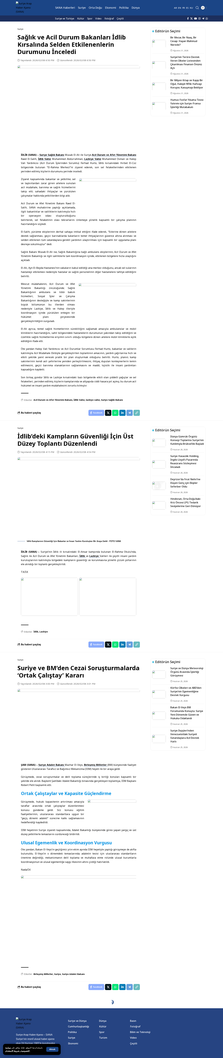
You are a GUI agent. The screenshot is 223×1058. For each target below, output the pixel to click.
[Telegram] (203, 18)
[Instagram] (199, 18)
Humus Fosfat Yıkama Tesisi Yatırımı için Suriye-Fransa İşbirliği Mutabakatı (186, 103)
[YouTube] (195, 18)
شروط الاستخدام (17, 1051)
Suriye (57, 974)
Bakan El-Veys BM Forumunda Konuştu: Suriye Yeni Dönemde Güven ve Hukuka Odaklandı (186, 713)
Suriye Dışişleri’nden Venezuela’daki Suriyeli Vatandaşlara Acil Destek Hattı (184, 736)
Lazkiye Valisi (92, 159)
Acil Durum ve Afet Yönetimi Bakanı (114, 155)
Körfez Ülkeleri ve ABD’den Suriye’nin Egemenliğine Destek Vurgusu (185, 691)
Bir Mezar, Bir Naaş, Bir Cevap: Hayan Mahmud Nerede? (183, 41)
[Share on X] (108, 413)
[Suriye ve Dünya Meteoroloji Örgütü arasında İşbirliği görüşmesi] (159, 1017)
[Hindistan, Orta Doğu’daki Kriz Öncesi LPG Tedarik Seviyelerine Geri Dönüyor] (159, 505)
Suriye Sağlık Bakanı (51, 155)
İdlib (82, 556)
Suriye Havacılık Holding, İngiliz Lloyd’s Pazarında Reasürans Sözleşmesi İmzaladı (184, 461)
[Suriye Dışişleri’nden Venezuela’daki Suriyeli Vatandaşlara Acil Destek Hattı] (159, 739)
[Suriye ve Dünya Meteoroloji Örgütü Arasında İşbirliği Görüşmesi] (159, 675)
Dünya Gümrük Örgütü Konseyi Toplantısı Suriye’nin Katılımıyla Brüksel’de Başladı (187, 440)
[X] (191, 18)
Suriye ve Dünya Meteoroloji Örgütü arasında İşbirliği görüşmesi (186, 1014)
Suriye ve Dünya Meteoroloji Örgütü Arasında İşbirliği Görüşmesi (186, 672)
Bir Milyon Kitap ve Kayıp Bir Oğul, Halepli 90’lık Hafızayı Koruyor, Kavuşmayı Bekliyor (186, 84)
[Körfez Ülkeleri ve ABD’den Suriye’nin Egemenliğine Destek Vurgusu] (159, 694)
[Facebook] (187, 18)
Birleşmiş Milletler (95, 765)
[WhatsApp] (207, 18)
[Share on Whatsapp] (115, 413)
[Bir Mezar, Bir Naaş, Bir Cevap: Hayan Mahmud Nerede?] (159, 44)
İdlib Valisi (44, 159)
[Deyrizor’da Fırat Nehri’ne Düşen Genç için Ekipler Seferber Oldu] (159, 486)
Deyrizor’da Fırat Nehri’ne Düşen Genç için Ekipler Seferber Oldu (185, 483)
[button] (52, 1049)
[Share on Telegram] (129, 413)
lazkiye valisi (93, 399)
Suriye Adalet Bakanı (51, 765)
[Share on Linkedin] (122, 413)
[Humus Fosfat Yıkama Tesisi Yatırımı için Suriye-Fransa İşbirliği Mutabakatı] (159, 106)
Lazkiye (94, 556)
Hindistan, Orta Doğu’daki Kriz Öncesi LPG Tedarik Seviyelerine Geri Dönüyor (185, 502)
